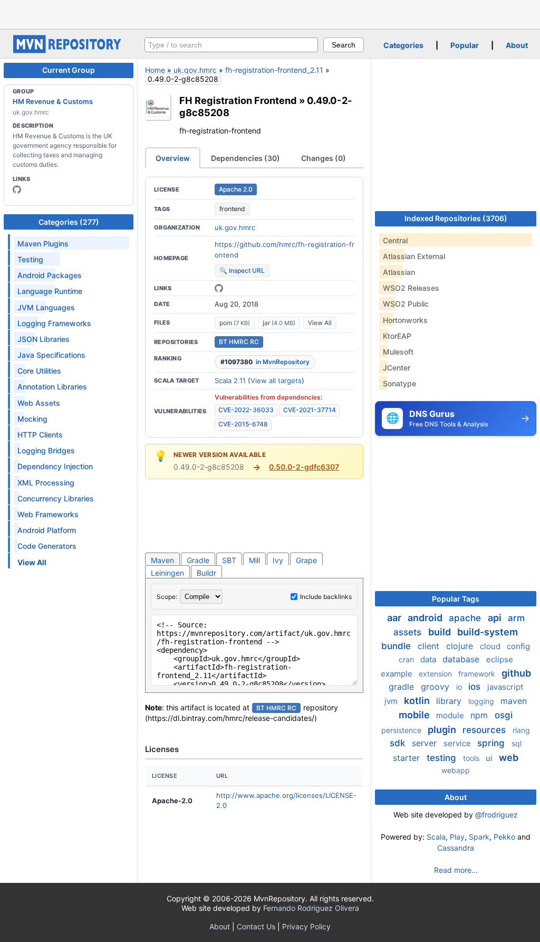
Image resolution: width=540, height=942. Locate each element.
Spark (479, 836)
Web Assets (38, 402)
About (517, 45)
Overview (173, 158)
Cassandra (455, 847)
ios (475, 686)
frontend (232, 209)
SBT (229, 560)
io (460, 686)
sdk (399, 743)
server (425, 743)
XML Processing (45, 482)
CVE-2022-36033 (246, 410)
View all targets (276, 380)
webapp (455, 770)
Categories (403, 45)
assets (408, 632)
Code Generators (46, 545)
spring (492, 743)
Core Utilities (39, 370)
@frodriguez (496, 814)
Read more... (456, 869)
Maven (162, 560)
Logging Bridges (46, 450)
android (426, 617)
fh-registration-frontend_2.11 (274, 69)
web (508, 757)
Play (457, 836)
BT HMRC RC (239, 342)
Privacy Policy (306, 926)
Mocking (32, 418)
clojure (461, 646)
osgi (504, 715)
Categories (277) (68, 221)
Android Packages (49, 275)
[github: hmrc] (17, 189)
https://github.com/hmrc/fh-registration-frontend (284, 249)
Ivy (278, 560)
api (496, 617)
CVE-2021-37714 (309, 410)
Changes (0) (323, 158)
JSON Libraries (43, 339)
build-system (487, 631)
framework (477, 673)
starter (407, 758)
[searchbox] (231, 44)
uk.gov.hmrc (195, 69)
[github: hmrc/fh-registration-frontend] (219, 288)
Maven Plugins (43, 243)
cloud (491, 646)
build (440, 631)
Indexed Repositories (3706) (455, 218)
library (450, 701)
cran (407, 659)
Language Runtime (49, 291)
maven (513, 701)
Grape (306, 560)
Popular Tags (455, 598)
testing (443, 758)
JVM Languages (46, 307)
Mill (254, 560)
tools (472, 758)
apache (466, 618)
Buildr (206, 572)
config (518, 646)
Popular (464, 45)
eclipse (499, 659)
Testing (30, 259)
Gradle (198, 560)
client (430, 646)
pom (234, 323)
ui (490, 758)
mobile (415, 714)
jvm (392, 701)
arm (516, 618)
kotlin (418, 700)
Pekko (504, 836)
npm (480, 715)
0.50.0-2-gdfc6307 (304, 466)
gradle (403, 686)
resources (485, 730)
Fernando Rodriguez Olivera (311, 907)
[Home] (68, 50)
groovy (436, 686)
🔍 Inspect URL (242, 270)
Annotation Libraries (52, 386)
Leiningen (167, 572)
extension (436, 673)
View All (320, 323)
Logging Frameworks (54, 323)
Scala (436, 836)
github (516, 673)
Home (155, 69)
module (451, 715)
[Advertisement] (270, 13)
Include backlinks (326, 597)
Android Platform (46, 530)
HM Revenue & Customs (53, 101)
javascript (505, 687)
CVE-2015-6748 (243, 424)
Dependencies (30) (245, 158)
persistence (402, 730)
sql (517, 743)
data (429, 659)
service (458, 743)
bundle (397, 646)
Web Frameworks (48, 514)
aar (395, 617)
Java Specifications (51, 354)
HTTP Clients (40, 434)
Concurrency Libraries (55, 498)
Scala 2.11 (230, 380)
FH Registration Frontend (238, 100)
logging (482, 701)
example (397, 674)
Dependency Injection (55, 466)
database (462, 659)
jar (279, 323)
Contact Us (256, 926)
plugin (443, 729)
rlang (521, 730)
